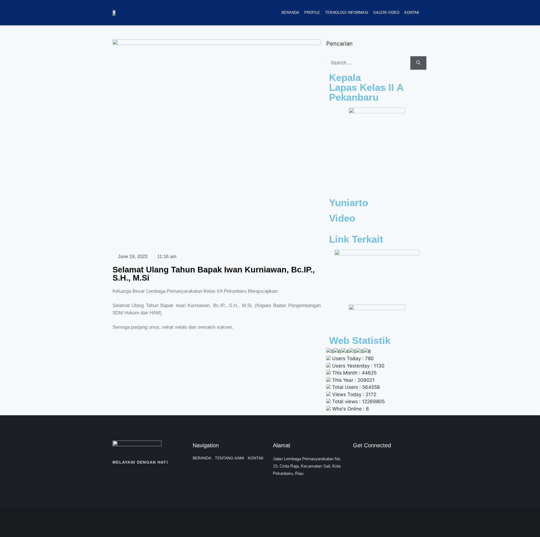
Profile (312, 12)
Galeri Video (386, 12)
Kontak (411, 12)
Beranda (290, 12)
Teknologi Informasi (346, 12)
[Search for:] (368, 63)
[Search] (418, 63)
